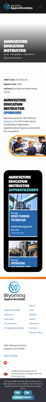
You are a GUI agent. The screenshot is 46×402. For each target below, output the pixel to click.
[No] (43, 390)
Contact (33, 328)
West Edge (21, 376)
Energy (14, 213)
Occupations (16, 54)
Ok (18, 392)
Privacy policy (23, 397)
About (32, 305)
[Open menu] (40, 7)
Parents (33, 314)
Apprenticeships (12, 310)
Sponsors (8, 314)
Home (6, 54)
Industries (9, 319)
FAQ (31, 310)
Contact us (9, 121)
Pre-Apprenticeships (14, 328)
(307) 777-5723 (11, 355)
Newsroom (34, 323)
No (27, 392)
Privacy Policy (35, 332)
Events (32, 319)
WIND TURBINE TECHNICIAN (20, 218)
